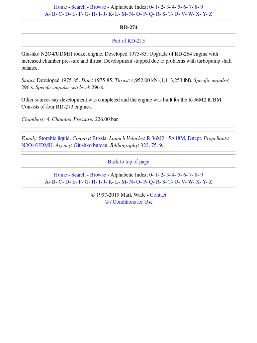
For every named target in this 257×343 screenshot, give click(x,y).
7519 (156, 144)
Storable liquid (54, 137)
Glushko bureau (90, 144)
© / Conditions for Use (129, 201)
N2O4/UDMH (37, 144)
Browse (98, 6)
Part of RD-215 (128, 40)
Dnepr (194, 137)
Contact (158, 194)
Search (78, 6)
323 (145, 144)
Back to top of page (128, 161)
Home (60, 6)
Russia (99, 137)
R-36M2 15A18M (166, 137)
